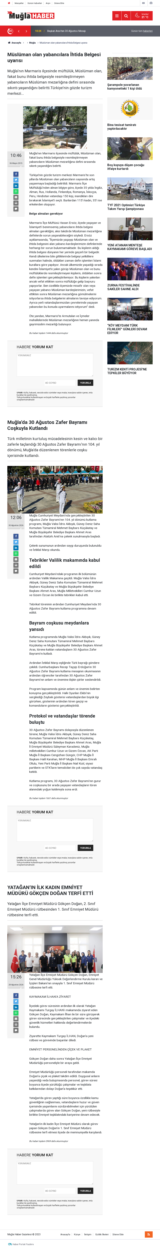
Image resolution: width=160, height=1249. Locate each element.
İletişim (87, 1234)
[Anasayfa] (9, 3)
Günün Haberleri (35, 3)
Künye (77, 1234)
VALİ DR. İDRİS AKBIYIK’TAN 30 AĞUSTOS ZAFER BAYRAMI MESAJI (79, 31)
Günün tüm (142, 31)
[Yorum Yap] (15, 208)
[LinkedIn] (15, 185)
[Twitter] (15, 179)
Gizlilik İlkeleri (102, 1234)
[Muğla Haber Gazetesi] (30, 15)
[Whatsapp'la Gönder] (15, 191)
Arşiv (48, 3)
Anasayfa (65, 1234)
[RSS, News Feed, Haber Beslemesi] (149, 1234)
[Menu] (117, 16)
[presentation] (18, 31)
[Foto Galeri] (151, 3)
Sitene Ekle (59, 3)
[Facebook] (15, 174)
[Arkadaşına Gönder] (15, 197)
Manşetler (19, 3)
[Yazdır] (15, 203)
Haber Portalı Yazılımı (23, 1244)
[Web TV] (143, 3)
